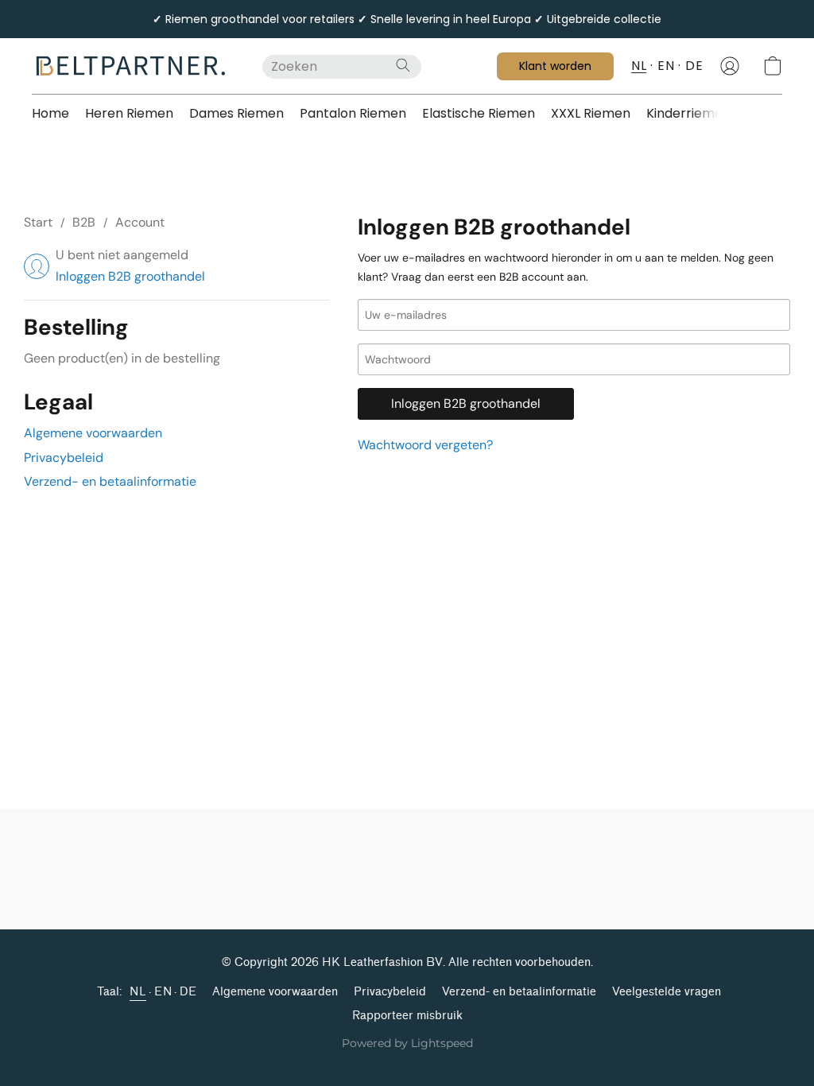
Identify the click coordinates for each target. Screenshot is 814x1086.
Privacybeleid (63, 457)
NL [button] (638, 65)
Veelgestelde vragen (666, 992)
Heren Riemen (129, 113)
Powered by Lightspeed (407, 1043)
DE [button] (694, 65)
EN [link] (163, 992)
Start (38, 222)
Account (140, 222)
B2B (83, 222)
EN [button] (665, 65)
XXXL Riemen (590, 113)
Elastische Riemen (478, 113)
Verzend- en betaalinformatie (110, 481)
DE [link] (188, 992)
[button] (131, 66)
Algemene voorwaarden (93, 433)
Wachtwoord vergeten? (425, 444)
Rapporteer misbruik (407, 1015)
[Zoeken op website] (403, 65)
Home (50, 113)
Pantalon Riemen (353, 113)
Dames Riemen (236, 113)
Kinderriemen (688, 113)
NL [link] (138, 992)
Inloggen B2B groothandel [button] (130, 276)
